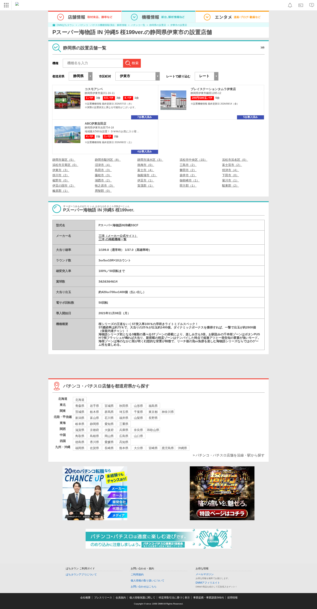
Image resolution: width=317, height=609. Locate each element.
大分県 (138, 448)
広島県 (123, 436)
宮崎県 (153, 448)
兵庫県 (123, 430)
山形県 (138, 406)
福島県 (153, 406)
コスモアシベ (94, 89)
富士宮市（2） (232, 164)
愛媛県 (109, 442)
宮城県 (109, 406)
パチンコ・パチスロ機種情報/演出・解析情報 (102, 25)
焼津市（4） (230, 170)
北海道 (79, 399)
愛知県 (109, 424)
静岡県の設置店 (157, 25)
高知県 (123, 442)
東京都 (153, 412)
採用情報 (232, 597)
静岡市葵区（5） (63, 159)
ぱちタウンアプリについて (81, 574)
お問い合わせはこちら (144, 586)
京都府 (94, 430)
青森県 (79, 406)
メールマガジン (205, 574)
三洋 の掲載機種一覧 (113, 239)
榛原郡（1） (60, 190)
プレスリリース (103, 597)
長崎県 (109, 448)
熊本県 (123, 448)
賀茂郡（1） (145, 185)
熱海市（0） (145, 164)
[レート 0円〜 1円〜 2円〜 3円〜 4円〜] (206, 76)
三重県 (123, 424)
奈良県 (138, 430)
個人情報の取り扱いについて (147, 580)
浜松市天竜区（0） (65, 164)
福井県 (123, 418)
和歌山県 (153, 430)
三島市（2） (188, 164)
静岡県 (94, 424)
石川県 (109, 418)
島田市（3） (103, 170)
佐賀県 (94, 448)
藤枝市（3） (103, 175)
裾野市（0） (60, 180)
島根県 (94, 436)
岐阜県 (79, 424)
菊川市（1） (230, 180)
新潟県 (79, 418)
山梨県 (138, 418)
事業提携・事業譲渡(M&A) (208, 597)
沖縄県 (182, 448)
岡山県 (109, 436)
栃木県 (94, 412)
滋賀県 (79, 430)
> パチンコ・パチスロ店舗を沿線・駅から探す (229, 455)
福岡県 (79, 448)
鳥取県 (79, 436)
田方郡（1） (188, 185)
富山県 (94, 418)
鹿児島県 (168, 448)
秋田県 (123, 406)
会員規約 (121, 597)
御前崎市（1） (189, 180)
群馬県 (109, 412)
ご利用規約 (137, 574)
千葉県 (138, 412)
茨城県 (79, 412)
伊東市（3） (60, 170)
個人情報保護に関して (142, 597)
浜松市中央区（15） (193, 159)
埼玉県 (123, 412)
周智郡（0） (103, 190)
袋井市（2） (188, 175)
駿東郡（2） (230, 185)
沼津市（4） (103, 164)
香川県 (94, 442)
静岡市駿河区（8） (108, 159)
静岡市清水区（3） (150, 159)
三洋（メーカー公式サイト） (118, 235)
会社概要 (85, 597)
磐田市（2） (188, 170)
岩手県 (94, 406)
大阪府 (109, 430)
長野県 (153, 418)
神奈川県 (168, 412)
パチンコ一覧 (138, 25)
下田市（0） (230, 175)
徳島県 (79, 442)
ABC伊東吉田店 (95, 123)
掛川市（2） (60, 175)
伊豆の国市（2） (63, 185)
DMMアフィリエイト (208, 582)
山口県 (138, 436)
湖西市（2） (103, 180)
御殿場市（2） (147, 175)
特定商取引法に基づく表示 (174, 597)
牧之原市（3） (105, 185)
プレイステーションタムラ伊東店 (213, 89)
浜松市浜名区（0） (235, 159)
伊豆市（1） (145, 180)
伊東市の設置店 (178, 25)
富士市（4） (145, 170)
